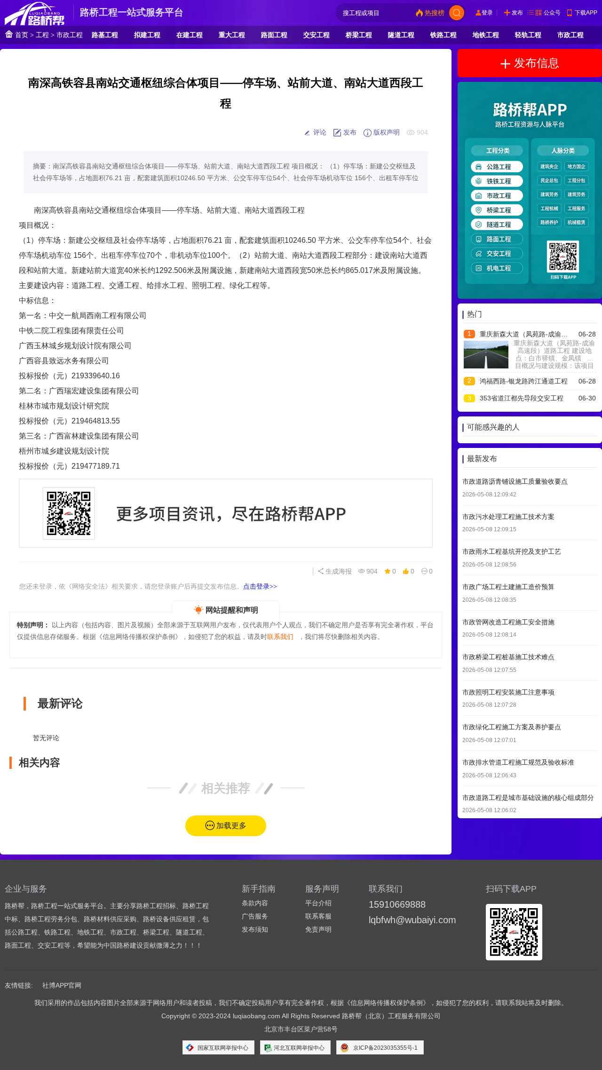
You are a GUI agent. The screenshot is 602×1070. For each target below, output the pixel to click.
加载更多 (231, 826)
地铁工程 (486, 35)
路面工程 (274, 35)
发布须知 (255, 929)
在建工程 (189, 35)
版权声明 (386, 132)
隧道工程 (401, 35)
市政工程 (69, 35)
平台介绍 (318, 903)
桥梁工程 (359, 35)
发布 (517, 12)
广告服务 (255, 916)
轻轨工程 (528, 35)
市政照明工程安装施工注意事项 (508, 691)
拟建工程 (147, 35)
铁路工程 (443, 35)
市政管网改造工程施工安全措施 (508, 621)
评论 (318, 132)
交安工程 (316, 35)
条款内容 (255, 903)
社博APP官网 (61, 985)
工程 (42, 35)
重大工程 (232, 35)
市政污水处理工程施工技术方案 (508, 516)
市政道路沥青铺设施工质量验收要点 (515, 481)
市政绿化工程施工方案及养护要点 (511, 727)
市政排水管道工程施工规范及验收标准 (518, 762)
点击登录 (260, 586)
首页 (20, 35)
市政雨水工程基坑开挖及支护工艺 (511, 551)
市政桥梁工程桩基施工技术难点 (508, 657)
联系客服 (318, 916)
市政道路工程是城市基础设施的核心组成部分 (528, 797)
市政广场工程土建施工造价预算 (508, 586)
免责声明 (318, 929)
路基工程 (105, 35)
